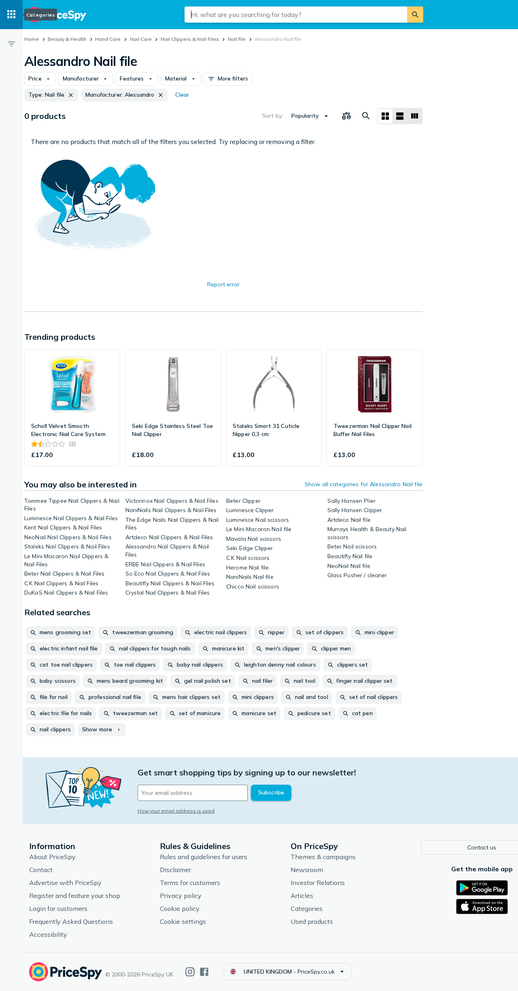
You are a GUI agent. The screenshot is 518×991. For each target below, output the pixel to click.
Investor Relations (318, 883)
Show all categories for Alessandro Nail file (363, 484)
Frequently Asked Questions (71, 921)
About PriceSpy (52, 857)
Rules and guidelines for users (203, 857)
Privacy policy (181, 895)
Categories (307, 908)
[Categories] (11, 14)
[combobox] (296, 14)
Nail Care (141, 39)
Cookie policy (180, 908)
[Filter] (11, 44)
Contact (41, 870)
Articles (302, 895)
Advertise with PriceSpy (65, 883)
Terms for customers (190, 883)
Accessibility (48, 934)
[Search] (415, 14)
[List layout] (400, 116)
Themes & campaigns (323, 857)
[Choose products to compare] (346, 116)
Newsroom (307, 870)
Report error (223, 284)
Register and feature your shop (74, 895)
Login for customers (58, 908)
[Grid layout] (385, 116)
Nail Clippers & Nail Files (190, 39)
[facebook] (204, 971)
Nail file (237, 39)
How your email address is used (176, 811)
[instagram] (190, 971)
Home (31, 39)
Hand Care (108, 39)
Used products (312, 921)
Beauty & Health (67, 39)
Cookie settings (183, 921)
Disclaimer (175, 870)
